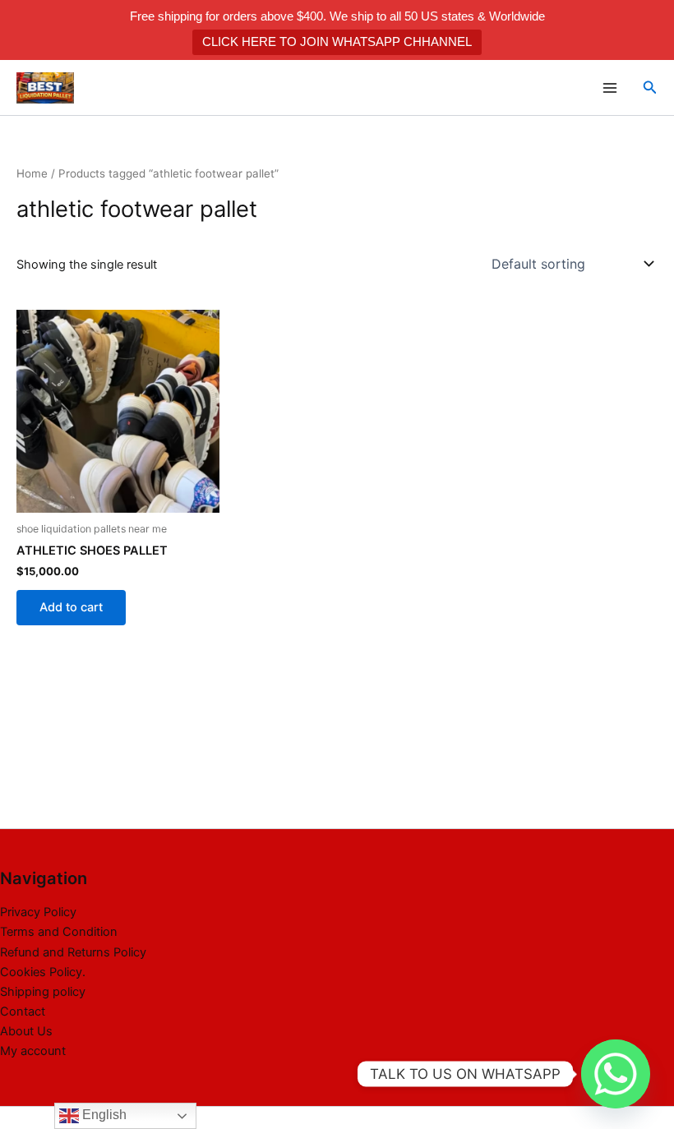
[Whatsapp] (615, 1073)
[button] (650, 87)
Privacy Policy (38, 912)
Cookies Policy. (42, 972)
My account (33, 1051)
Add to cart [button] (71, 607)
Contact (22, 1011)
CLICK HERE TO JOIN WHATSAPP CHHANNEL (337, 41)
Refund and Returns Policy (73, 952)
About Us (26, 1031)
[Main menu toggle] (609, 87)
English (103, 1115)
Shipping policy (42, 991)
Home (32, 173)
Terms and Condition (59, 931)
